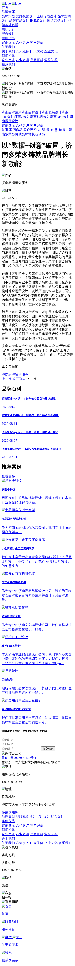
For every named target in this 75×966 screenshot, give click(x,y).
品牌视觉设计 (26, 16)
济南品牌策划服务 (15, 374)
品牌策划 (8, 16)
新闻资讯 (8, 55)
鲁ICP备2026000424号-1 (19, 757)
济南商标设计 (60, 116)
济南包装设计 (52, 112)
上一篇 (7, 379)
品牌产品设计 (19, 20)
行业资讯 (22, 60)
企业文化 (51, 51)
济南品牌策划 (12, 112)
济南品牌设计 (32, 112)
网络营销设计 (57, 20)
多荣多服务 (10, 812)
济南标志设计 (40, 116)
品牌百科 (36, 60)
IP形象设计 (38, 20)
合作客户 (22, 42)
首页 (5, 7)
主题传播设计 (47, 16)
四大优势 (36, 51)
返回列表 (19, 379)
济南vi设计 (22, 116)
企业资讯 (8, 60)
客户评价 (36, 42)
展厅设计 (8, 29)
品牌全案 (8, 12)
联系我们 (8, 64)
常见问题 (51, 60)
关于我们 (8, 47)
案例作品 (8, 38)
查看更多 (8, 476)
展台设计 (8, 33)
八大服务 (22, 51)
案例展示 (8, 42)
